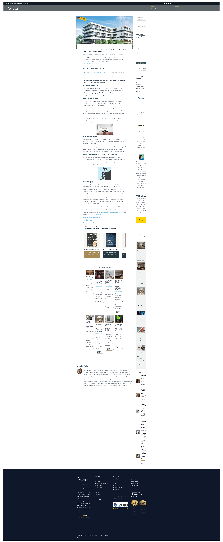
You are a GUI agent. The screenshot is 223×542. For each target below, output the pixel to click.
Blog (99, 8)
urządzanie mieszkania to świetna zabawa (97, 80)
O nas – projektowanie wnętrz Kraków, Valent (102, 394)
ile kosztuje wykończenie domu (94, 222)
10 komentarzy (88, 336)
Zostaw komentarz (89, 287)
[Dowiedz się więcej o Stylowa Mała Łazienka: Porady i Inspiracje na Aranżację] (109, 282)
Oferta (89, 8)
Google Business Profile (118, 487)
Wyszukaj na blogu (140, 17)
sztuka (102, 96)
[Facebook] (162, 3)
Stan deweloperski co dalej (91, 225)
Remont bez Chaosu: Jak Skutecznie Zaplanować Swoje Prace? (98, 290)
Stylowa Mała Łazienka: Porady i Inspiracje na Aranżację (108, 290)
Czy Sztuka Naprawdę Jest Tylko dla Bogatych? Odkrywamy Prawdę (109, 335)
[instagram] (164, 3)
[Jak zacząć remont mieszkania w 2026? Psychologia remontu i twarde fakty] (141, 291)
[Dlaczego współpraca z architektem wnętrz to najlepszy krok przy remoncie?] (141, 245)
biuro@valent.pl (134, 485)
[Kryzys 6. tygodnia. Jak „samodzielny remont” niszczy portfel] (141, 330)
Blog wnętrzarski (88, 231)
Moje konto (97, 481)
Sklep (104, 8)
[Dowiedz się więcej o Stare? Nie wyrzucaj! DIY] (90, 280)
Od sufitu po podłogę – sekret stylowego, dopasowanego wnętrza (90, 332)
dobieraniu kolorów (102, 81)
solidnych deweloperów (99, 126)
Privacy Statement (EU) (100, 489)
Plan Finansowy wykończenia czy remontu (110, 220)
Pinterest (115, 485)
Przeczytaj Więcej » (89, 302)
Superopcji (89, 205)
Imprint (96, 490)
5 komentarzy (107, 339)
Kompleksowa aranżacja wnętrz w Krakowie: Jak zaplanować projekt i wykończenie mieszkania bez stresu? (119, 292)
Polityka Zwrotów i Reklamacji (101, 483)
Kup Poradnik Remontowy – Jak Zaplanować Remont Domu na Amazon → (92, 262)
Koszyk (96, 479)
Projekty (94, 8)
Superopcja (105, 192)
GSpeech (123, 77)
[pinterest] (168, 3)
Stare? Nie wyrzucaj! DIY (89, 285)
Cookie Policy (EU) (99, 487)
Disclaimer (97, 492)
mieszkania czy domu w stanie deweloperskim (97, 215)
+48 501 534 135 (134, 483)
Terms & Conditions (99, 485)
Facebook (115, 481)
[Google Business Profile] (170, 3)
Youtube (114, 483)
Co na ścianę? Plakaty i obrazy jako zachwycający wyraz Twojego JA (119, 335)
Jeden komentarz (98, 294)
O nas (84, 8)
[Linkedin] (89, 65)
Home (79, 8)
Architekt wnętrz (88, 228)
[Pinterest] (87, 65)
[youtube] (166, 3)
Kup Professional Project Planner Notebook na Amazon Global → (110, 262)
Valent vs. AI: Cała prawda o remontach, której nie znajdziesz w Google (141, 320)
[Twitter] (85, 65)
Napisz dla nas (116, 489)
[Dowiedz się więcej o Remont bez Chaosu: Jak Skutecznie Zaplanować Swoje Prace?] (99, 282)
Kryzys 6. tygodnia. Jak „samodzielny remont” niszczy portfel (140, 338)
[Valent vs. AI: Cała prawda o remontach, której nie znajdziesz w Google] (141, 313)
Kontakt (109, 8)
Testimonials (97, 494)
